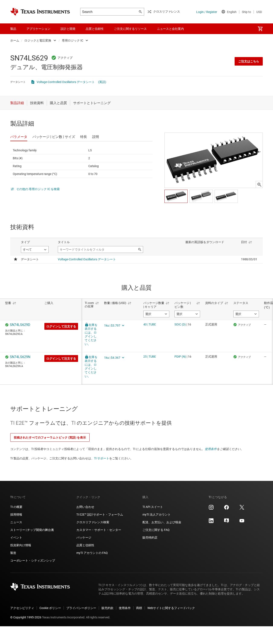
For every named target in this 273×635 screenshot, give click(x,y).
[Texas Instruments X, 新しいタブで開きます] (241, 508)
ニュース (16, 522)
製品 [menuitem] (13, 28)
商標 (139, 608)
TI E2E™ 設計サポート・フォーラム (99, 514)
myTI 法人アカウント (156, 514)
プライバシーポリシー (81, 608)
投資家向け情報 (20, 545)
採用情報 (16, 514)
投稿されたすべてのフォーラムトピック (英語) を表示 (50, 437)
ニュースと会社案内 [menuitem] (170, 28)
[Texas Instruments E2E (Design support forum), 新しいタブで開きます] (226, 522)
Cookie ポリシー (50, 608)
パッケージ (83, 537)
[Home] (40, 12)
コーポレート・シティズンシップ (32, 560)
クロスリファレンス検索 (92, 522)
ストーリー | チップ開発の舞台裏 (32, 530)
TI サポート (101, 458)
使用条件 (211, 449)
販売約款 (107, 608)
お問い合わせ (85, 507)
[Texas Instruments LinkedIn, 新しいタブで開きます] (211, 522)
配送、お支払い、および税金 (161, 522)
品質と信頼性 (85, 545)
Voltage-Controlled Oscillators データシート (66, 82)
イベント (16, 537)
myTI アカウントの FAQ (92, 553)
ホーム (14, 40)
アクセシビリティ (22, 608)
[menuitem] (260, 28)
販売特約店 (149, 537)
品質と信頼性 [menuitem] (95, 28)
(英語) (102, 82)
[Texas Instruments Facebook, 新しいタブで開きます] (226, 508)
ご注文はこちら (248, 61)
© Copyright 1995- (25, 617)
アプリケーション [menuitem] (38, 28)
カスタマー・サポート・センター (98, 530)
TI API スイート (152, 507)
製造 (13, 553)
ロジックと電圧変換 (37, 40)
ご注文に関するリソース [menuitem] (130, 28)
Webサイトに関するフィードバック (171, 608)
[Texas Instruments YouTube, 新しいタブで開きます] (241, 522)
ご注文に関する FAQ (156, 530)
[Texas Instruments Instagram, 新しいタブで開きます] (211, 508)
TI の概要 (16, 507)
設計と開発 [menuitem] (68, 28)
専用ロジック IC (72, 40)
